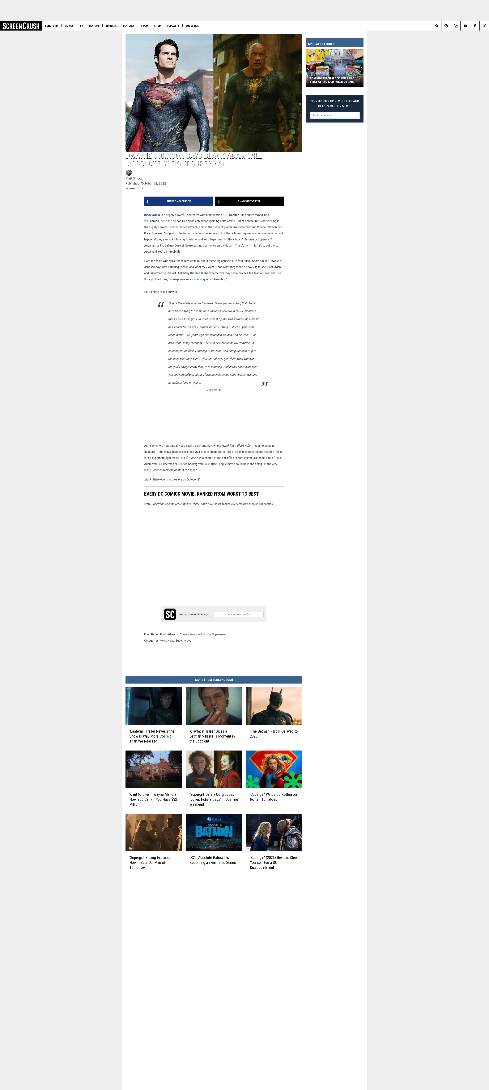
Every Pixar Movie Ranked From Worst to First (331, 80)
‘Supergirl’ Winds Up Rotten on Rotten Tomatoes (273, 797)
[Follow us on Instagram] (455, 26)
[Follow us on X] (484, 26)
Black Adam (152, 215)
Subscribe (192, 25)
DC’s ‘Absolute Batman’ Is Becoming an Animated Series (212, 860)
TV (81, 25)
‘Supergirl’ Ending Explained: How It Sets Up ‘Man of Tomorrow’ (150, 862)
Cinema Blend (199, 273)
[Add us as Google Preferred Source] (446, 26)
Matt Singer (133, 178)
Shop (157, 25)
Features (129, 25)
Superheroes (183, 640)
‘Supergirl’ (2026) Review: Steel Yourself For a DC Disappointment (274, 862)
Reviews (94, 25)
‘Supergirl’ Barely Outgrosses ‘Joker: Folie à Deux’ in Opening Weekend (213, 799)
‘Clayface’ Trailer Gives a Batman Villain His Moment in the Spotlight (212, 736)
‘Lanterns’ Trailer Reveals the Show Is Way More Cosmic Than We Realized (151, 736)
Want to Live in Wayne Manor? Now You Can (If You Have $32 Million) (153, 799)
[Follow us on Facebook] (474, 26)
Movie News (167, 640)
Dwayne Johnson (200, 634)
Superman (216, 239)
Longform (51, 25)
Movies (69, 25)
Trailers (111, 25)
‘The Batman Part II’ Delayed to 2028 (274, 733)
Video (144, 25)
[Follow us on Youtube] (465, 26)
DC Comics (231, 215)
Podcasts (173, 25)
